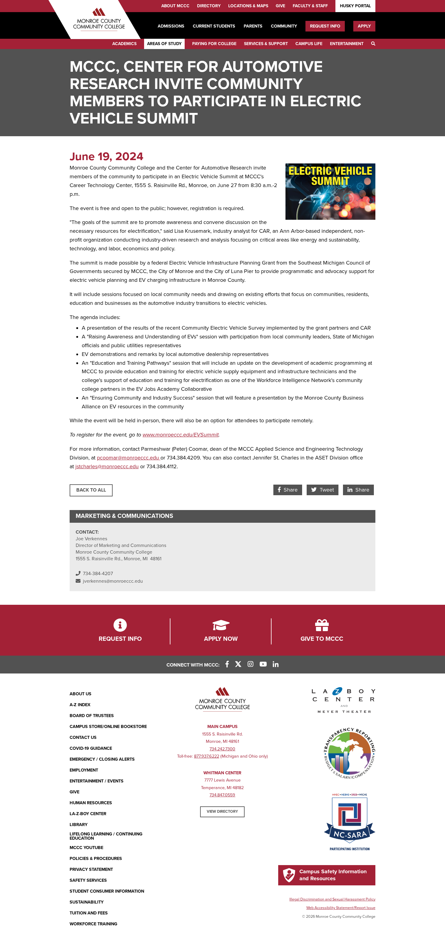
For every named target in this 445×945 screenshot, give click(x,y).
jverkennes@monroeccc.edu (113, 581)
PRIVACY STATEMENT (91, 869)
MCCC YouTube (86, 847)
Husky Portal (355, 5)
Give (280, 5)
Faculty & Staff (310, 5)
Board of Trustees (92, 715)
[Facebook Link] (227, 664)
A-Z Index (80, 704)
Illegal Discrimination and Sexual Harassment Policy (332, 899)
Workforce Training (93, 924)
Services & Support (266, 43)
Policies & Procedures (96, 858)
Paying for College (214, 43)
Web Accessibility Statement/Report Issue (340, 907)
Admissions (171, 26)
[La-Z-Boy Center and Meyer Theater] (343, 701)
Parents (253, 26)
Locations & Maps (248, 5)
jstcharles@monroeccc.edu (107, 466)
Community (284, 26)
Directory (209, 5)
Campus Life (308, 43)
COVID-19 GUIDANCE (91, 748)
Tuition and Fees (89, 913)
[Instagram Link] (250, 664)
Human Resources (91, 802)
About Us (80, 693)
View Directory (222, 811)
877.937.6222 (206, 756)
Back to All (91, 490)
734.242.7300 (222, 749)
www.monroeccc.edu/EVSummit (181, 434)
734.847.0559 (222, 795)
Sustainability (87, 902)
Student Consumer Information (107, 891)
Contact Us (83, 737)
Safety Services (88, 880)
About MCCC (175, 5)
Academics (124, 43)
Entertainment (347, 43)
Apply (364, 26)
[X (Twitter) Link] (238, 664)
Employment (84, 770)
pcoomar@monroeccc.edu (128, 457)
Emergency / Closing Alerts (102, 759)
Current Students (214, 26)
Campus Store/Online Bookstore (108, 726)
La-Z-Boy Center (88, 813)
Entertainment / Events (97, 781)
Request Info (325, 26)
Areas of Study (164, 43)
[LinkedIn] (276, 664)
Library (78, 824)
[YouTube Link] (263, 664)
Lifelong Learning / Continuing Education (106, 836)
